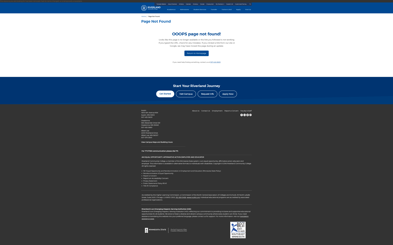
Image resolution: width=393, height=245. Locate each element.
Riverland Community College (152, 8)
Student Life (229, 4)
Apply (238, 9)
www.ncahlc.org (193, 197)
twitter (247, 115)
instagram (250, 115)
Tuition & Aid (227, 9)
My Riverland (219, 4)
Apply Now (227, 94)
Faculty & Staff (246, 111)
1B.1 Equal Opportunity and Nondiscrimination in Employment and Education (172, 171)
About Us (195, 111)
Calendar (188, 4)
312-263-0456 (181, 197)
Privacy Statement (150, 181)
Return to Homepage (196, 53)
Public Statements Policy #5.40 (155, 183)
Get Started (165, 94)
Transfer (214, 9)
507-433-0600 (215, 62)
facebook (241, 115)
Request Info (207, 94)
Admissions (184, 9)
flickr (244, 115)
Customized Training (240, 4)
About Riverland (172, 4)
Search (250, 4)
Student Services (200, 9)
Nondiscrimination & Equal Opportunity (158, 173)
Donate (202, 4)
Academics (171, 9)
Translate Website (161, 4)
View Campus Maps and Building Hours (157, 142)
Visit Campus (186, 94)
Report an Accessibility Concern (155, 178)
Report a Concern (231, 111)
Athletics (181, 4)
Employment (210, 4)
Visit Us (248, 9)
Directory (195, 4)
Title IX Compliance (150, 186)
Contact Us (205, 111)
